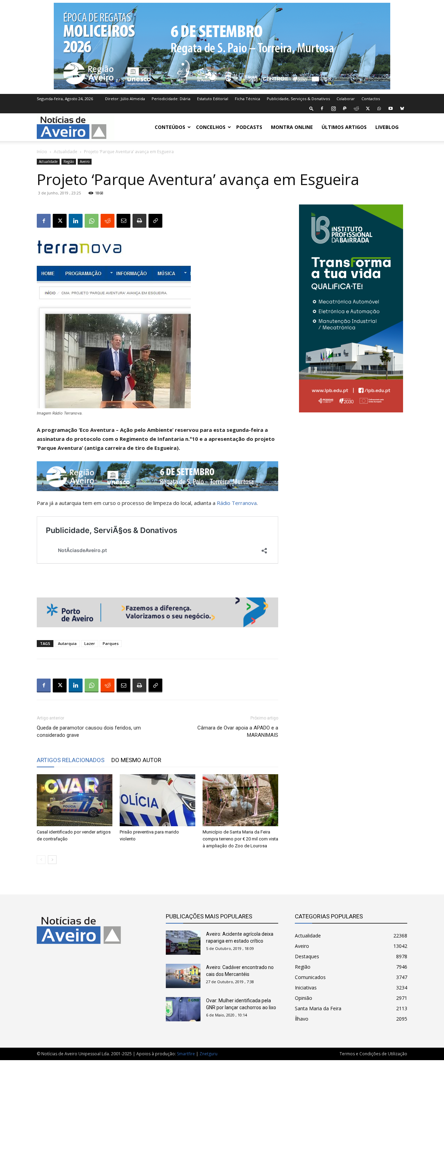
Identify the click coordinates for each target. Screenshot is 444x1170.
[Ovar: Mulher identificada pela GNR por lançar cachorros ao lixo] (183, 1009)
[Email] (123, 221)
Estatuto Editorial (212, 98)
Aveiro (84, 161)
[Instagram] (333, 108)
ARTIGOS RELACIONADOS (70, 760)
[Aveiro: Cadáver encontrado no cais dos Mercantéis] (183, 976)
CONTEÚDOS (170, 127)
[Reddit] (356, 108)
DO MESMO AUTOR (136, 760)
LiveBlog (387, 127)
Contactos (370, 98)
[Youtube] (390, 108)
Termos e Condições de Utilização (373, 1054)
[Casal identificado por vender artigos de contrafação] (74, 800)
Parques (111, 643)
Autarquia (67, 643)
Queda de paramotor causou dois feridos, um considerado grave (89, 731)
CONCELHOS (210, 127)
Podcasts (249, 127)
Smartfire (186, 1054)
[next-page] (52, 859)
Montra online (292, 127)
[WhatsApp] (379, 108)
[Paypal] (345, 108)
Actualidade (65, 152)
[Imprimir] (139, 221)
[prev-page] (41, 859)
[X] (367, 108)
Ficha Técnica (247, 98)
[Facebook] (322, 108)
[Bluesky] (402, 108)
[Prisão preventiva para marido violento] (157, 800)
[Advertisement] (222, 1111)
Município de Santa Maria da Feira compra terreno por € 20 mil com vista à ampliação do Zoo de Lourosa (240, 838)
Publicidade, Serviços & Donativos (298, 98)
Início (42, 152)
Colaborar (345, 98)
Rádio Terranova (237, 502)
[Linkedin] (76, 221)
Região (68, 161)
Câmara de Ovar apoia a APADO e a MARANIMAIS (237, 731)
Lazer (89, 643)
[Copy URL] (155, 221)
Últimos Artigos (344, 127)
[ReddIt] (107, 221)
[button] (311, 108)
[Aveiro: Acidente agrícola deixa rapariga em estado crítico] (183, 943)
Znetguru (208, 1054)
